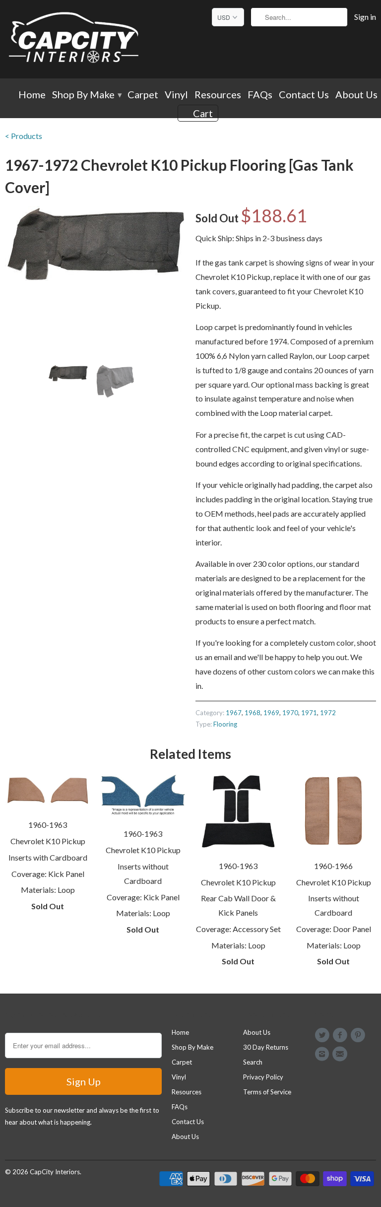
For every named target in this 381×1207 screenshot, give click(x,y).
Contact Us (304, 95)
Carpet (142, 95)
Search (252, 1062)
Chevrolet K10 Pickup (47, 841)
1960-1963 (47, 824)
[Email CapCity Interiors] (341, 1054)
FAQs (260, 95)
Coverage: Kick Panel (47, 873)
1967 (234, 713)
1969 (271, 713)
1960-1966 (333, 866)
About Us (356, 95)
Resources (217, 95)
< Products (23, 135)
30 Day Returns (265, 1047)
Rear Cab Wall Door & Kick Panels (238, 905)
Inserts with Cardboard (47, 857)
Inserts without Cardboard (143, 873)
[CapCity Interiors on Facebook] (341, 1035)
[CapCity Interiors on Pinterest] (360, 1035)
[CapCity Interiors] (74, 39)
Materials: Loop (48, 889)
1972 (328, 713)
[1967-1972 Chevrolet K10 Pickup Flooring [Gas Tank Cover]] (95, 244)
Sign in (365, 16)
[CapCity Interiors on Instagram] (323, 1054)
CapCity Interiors (55, 1172)
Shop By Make (86, 95)
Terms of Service (267, 1092)
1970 (290, 713)
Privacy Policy (263, 1077)
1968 (252, 713)
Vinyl (176, 95)
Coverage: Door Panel (333, 929)
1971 (309, 713)
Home (32, 95)
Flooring (225, 724)
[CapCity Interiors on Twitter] (323, 1035)
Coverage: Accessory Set (238, 929)
